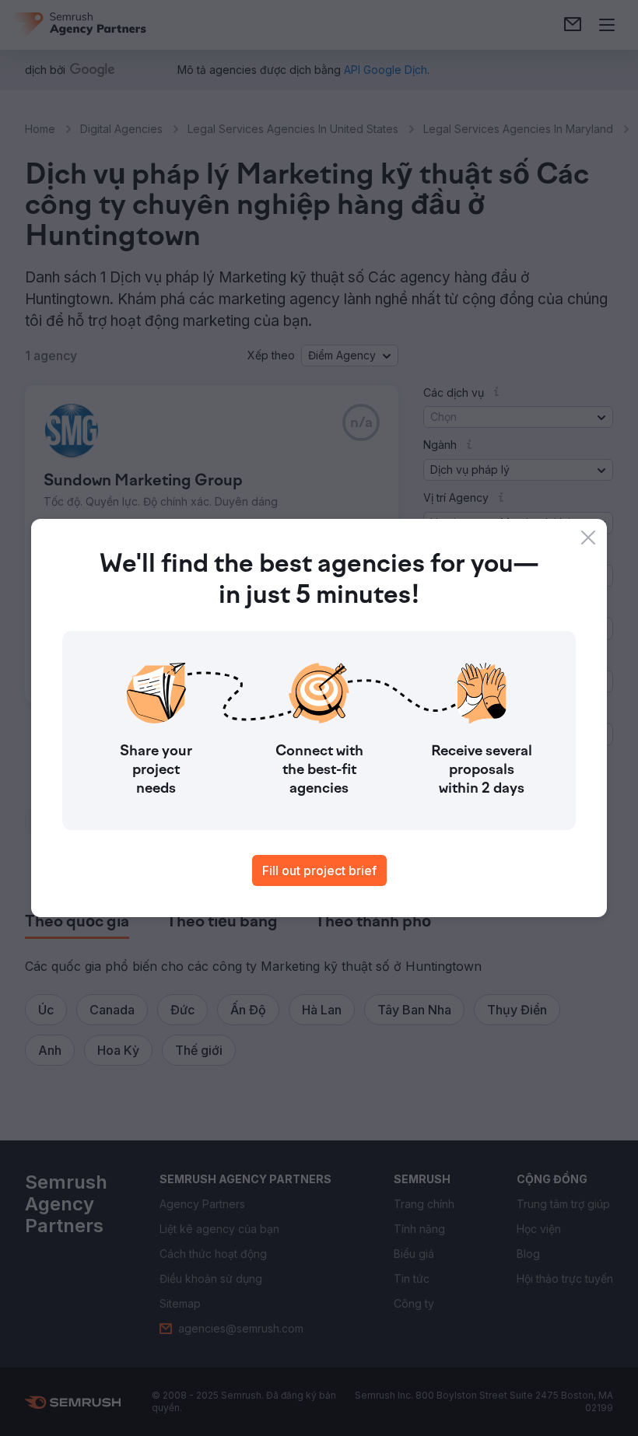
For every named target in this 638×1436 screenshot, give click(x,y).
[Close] (588, 537)
